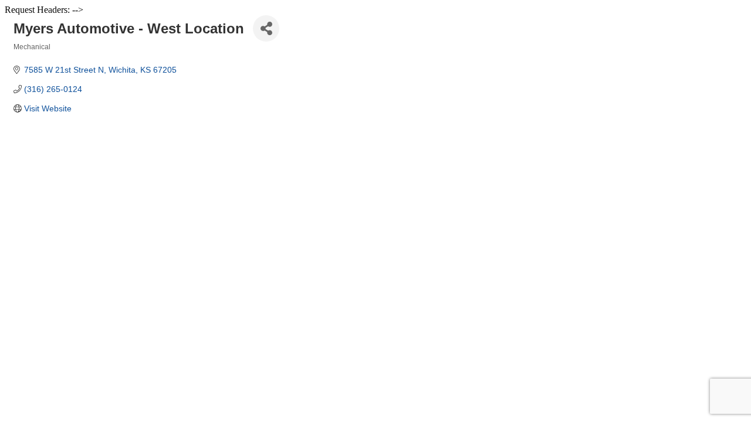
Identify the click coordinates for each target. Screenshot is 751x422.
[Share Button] (266, 28)
